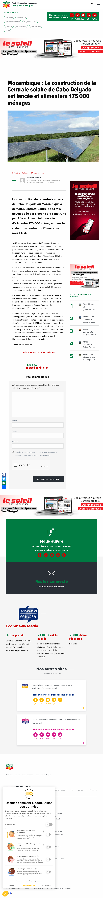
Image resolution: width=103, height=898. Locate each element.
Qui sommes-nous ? (13, 888)
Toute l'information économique (24, 4)
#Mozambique (37, 173)
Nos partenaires (24, 787)
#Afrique (9, 17)
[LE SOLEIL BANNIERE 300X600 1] (84, 210)
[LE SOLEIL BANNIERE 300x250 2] (84, 276)
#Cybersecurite (30, 22)
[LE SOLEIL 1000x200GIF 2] (51, 48)
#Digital (9, 26)
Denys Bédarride (34, 178)
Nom (14, 421)
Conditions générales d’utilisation (59, 888)
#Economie (21, 17)
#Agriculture (36, 26)
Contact (27, 888)
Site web (15, 441)
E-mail (15, 431)
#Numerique (21, 26)
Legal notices (38, 888)
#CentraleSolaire (20, 173)
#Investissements (13, 22)
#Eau (8, 30)
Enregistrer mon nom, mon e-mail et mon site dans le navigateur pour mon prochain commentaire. (36, 453)
